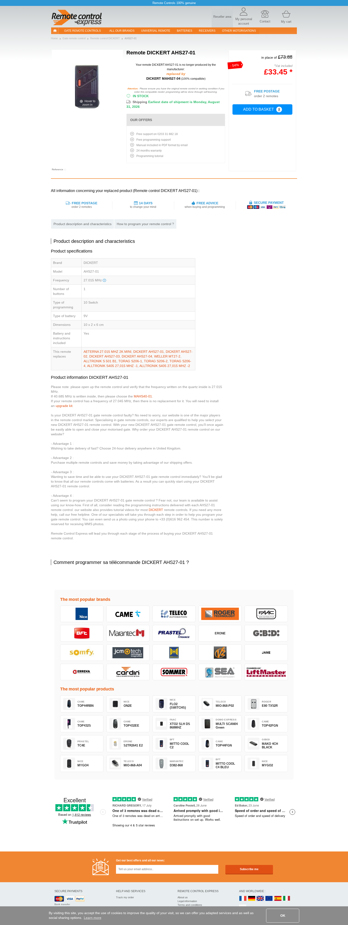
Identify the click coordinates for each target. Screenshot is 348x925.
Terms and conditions (190, 904)
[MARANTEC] (128, 633)
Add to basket (258, 109)
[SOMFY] (81, 652)
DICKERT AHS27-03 (104, 356)
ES (278, 899)
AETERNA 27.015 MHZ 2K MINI (107, 351)
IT (286, 899)
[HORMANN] (174, 652)
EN (269, 899)
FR (243, 899)
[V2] (220, 652)
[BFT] (81, 633)
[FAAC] (266, 614)
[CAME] (128, 614)
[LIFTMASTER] (266, 672)
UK (260, 899)
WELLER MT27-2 (167, 356)
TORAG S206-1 (130, 361)
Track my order (125, 897)
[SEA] (220, 672)
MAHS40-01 (143, 396)
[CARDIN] (128, 672)
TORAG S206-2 (156, 361)
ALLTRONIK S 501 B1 (100, 361)
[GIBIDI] (266, 633)
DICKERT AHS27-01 (148, 351)
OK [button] (282, 915)
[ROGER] (220, 614)
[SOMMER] (174, 672)
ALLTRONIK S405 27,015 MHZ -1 (112, 366)
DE (251, 899)
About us (183, 897)
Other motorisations (239, 30)
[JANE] (266, 652)
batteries (184, 30)
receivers (207, 30)
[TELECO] (174, 614)
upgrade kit (64, 406)
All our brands (121, 30)
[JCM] (128, 652)
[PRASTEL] (174, 633)
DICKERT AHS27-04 (137, 356)
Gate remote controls (82, 30)
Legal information (187, 901)
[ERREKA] (81, 672)
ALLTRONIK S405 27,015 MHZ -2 (164, 366)
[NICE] (81, 614)
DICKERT (156, 510)
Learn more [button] (92, 918)
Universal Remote (155, 30)
